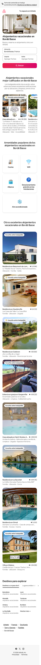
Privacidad (15, 655)
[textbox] (11, 59)
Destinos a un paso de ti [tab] (11, 586)
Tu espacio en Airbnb (27, 11)
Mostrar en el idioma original (27, 5)
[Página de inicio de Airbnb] (4, 11)
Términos (24, 655)
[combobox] (19, 51)
